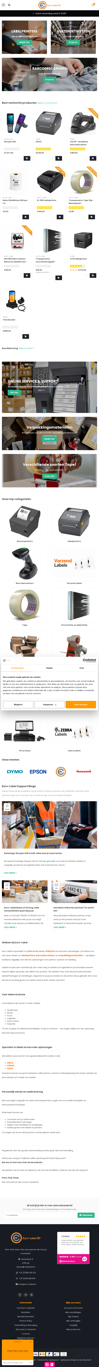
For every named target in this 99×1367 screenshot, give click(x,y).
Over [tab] (82, 668)
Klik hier (14, 392)
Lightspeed (53, 1360)
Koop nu (73, 42)
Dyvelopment (85, 1360)
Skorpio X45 (10, 141)
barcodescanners (45, 955)
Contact (26, 1333)
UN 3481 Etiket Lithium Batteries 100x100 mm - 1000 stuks (15, 262)
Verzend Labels (58, 547)
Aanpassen (48, 704)
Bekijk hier (24, 42)
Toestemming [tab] (17, 668)
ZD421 (38, 141)
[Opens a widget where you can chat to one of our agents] (17, 1352)
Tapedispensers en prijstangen (66, 631)
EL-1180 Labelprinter (46, 200)
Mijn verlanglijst (73, 1320)
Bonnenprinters (9, 505)
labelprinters (28, 955)
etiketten (50, 951)
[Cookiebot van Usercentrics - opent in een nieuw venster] (84, 660)
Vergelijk (73, 1325)
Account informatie (73, 1308)
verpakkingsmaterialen (70, 955)
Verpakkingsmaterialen (13, 631)
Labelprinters (57, 505)
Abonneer (87, 1215)
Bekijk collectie (47, 103)
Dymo (10, 1068)
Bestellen (25, 1312)
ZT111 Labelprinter (78, 259)
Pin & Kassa (7, 715)
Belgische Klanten (25, 1338)
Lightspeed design (68, 1360)
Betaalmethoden (25, 1316)
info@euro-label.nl (27, 1284)
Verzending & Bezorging (25, 1325)
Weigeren (18, 704)
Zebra (10, 1062)
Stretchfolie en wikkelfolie (63, 589)
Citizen (10, 1065)
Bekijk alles (26, 348)
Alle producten (73, 1329)
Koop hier (49, 476)
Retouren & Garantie (26, 1329)
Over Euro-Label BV (26, 1308)
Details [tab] (49, 668)
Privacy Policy (25, 1320)
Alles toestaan (81, 704)
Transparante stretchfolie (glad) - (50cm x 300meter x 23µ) (48, 262)
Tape (4, 589)
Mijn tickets (73, 1316)
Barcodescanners (10, 547)
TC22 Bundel (9, 319)
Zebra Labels (57, 715)
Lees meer (10, 873)
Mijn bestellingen (73, 1312)
